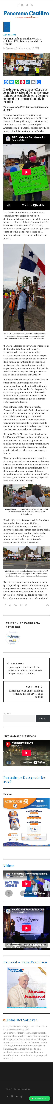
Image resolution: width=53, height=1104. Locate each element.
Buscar (7, 713)
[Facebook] (18, 5)
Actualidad (10, 35)
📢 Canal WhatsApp (39, 1098)
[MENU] (6, 27)
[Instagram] (22, 5)
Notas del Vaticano (22, 1020)
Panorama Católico (14, 48)
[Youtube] (32, 5)
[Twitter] (27, 5)
